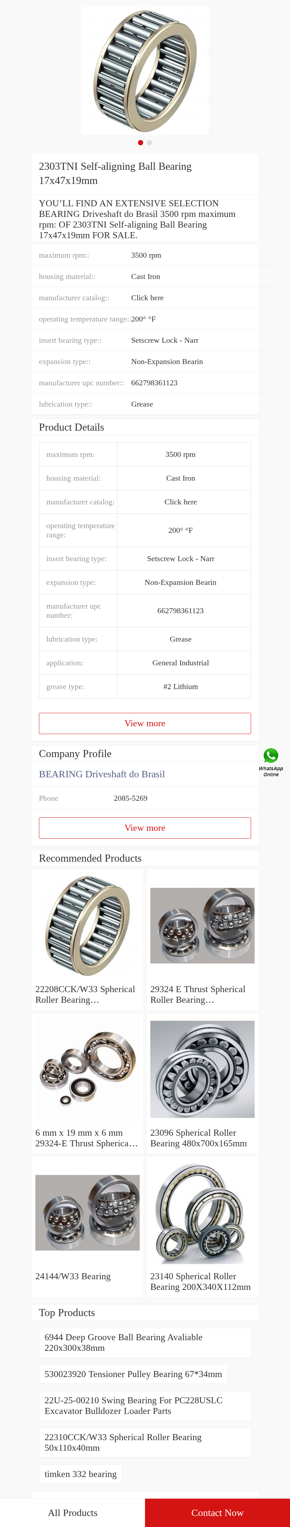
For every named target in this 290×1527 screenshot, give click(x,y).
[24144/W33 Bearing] (87, 1265)
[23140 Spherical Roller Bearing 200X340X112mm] (202, 1265)
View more (145, 723)
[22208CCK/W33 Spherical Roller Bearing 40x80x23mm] (87, 978)
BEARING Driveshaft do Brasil (102, 773)
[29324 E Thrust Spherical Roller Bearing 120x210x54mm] (202, 978)
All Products (73, 1512)
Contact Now (217, 1512)
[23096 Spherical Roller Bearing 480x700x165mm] (202, 1122)
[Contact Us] (271, 763)
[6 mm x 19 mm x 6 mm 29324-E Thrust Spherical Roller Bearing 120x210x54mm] (87, 1122)
